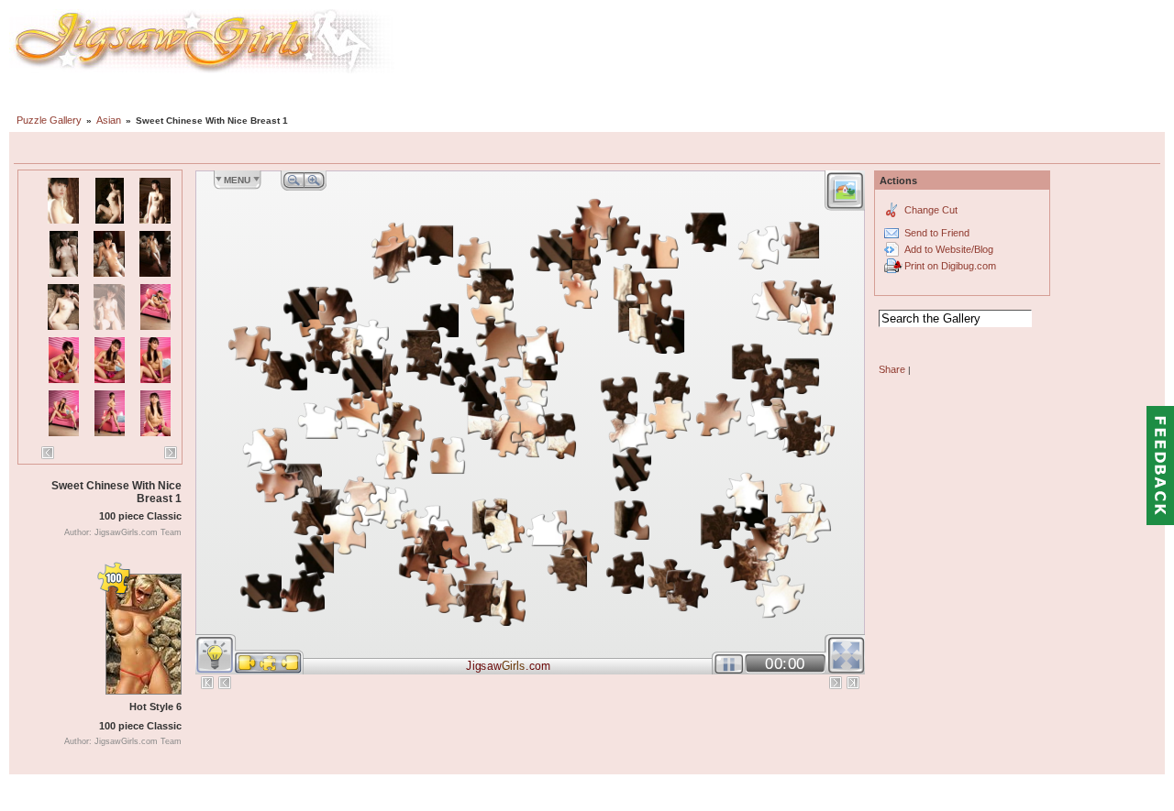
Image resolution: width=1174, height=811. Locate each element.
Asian (108, 120)
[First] (207, 682)
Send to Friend (936, 232)
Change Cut (931, 209)
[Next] (170, 452)
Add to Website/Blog (948, 249)
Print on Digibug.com (950, 265)
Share (892, 369)
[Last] (853, 682)
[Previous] (47, 452)
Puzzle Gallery (49, 120)
